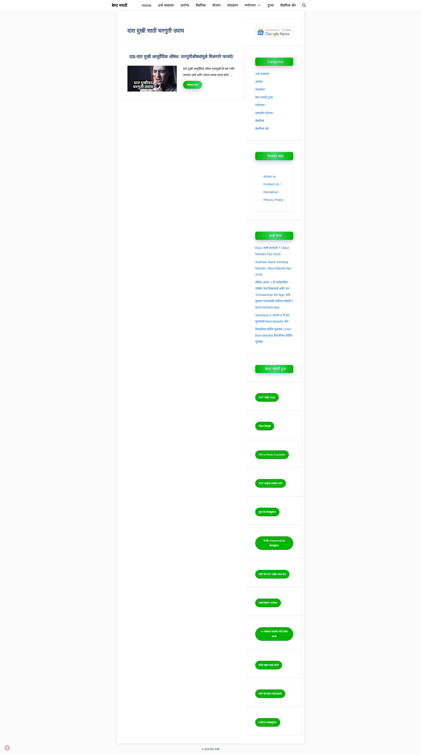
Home (146, 5)
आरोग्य (184, 5)
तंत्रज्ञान (232, 5)
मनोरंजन (250, 5)
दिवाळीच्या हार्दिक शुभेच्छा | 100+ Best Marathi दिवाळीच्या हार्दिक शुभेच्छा (273, 335)
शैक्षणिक (201, 5)
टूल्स (271, 5)
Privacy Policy (273, 200)
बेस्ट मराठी (119, 5)
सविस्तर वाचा (192, 84)
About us (269, 176)
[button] (304, 5)
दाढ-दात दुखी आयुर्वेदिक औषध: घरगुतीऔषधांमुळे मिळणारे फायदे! (181, 56)
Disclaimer (270, 192)
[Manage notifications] (7, 747)
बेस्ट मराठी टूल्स (264, 97)
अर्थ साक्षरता (166, 5)
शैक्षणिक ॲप (288, 5)
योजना (216, 5)
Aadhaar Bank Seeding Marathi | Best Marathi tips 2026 (273, 268)
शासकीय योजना (264, 113)
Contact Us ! (272, 184)
